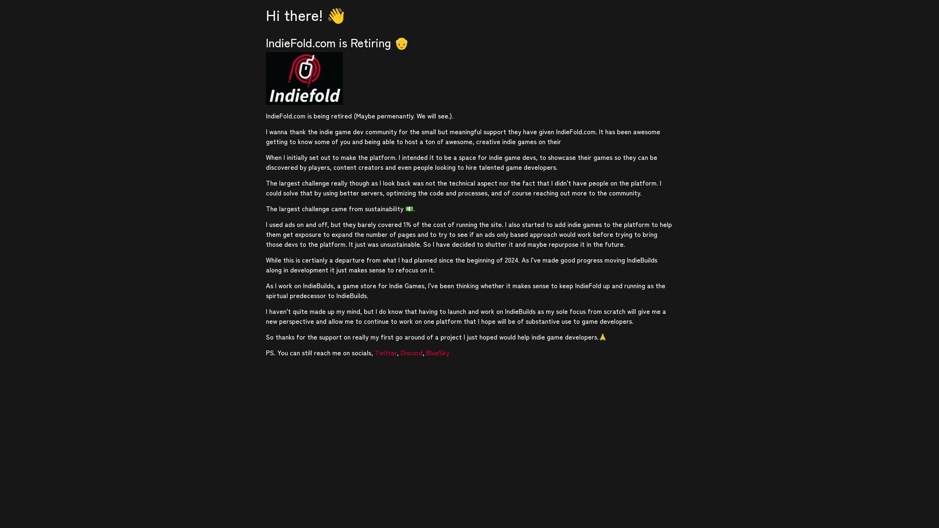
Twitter (386, 352)
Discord (412, 352)
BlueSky (437, 352)
